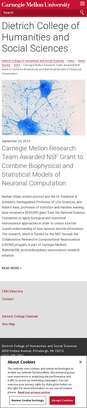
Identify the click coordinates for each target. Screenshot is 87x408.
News (71, 60)
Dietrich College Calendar (20, 316)
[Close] (80, 362)
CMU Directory (12, 291)
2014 (17, 65)
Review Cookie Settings (28, 400)
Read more (10, 268)
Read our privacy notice (34, 392)
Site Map (8, 324)
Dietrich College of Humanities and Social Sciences (41, 37)
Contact (8, 299)
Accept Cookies (62, 400)
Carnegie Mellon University (37, 5)
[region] (43, 382)
